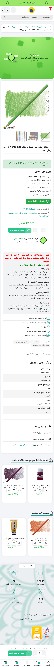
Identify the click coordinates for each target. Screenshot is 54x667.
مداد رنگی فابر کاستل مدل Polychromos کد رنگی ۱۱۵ (40, 539)
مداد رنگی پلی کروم (21, 341)
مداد (35, 26)
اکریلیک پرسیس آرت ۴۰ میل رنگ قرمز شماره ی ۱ (40, 486)
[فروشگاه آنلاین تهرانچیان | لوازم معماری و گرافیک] (40, 10)
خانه (49, 26)
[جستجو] (3, 17)
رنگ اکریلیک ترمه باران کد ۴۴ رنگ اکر (13, 539)
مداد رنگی (35, 341)
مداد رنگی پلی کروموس (40, 345)
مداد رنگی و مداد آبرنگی (22, 26)
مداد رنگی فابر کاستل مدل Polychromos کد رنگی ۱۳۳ (14, 486)
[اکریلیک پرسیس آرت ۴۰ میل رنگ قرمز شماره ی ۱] (40, 474)
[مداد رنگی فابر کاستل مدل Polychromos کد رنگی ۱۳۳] (14, 474)
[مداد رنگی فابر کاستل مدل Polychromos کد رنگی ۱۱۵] (40, 527)
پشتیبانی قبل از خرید (37, 201)
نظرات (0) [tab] (30, 353)
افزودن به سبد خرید (17, 230)
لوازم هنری (42, 26)
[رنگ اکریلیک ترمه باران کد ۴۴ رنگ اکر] (14, 527)
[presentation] (4, 483)
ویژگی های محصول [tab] (43, 353)
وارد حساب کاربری (27, 444)
